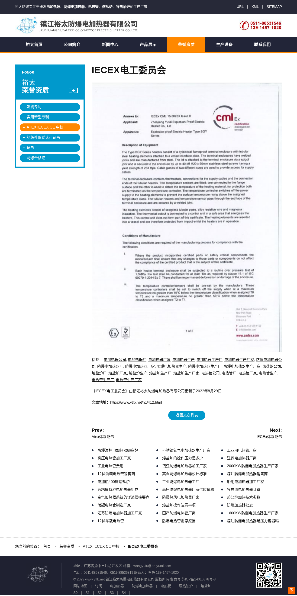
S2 (99, 593)
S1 (87, 593)
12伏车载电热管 (110, 521)
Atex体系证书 (103, 437)
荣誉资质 (186, 44)
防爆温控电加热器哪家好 (117, 450)
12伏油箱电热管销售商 (116, 474)
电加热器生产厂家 (239, 360)
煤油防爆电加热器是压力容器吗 (253, 521)
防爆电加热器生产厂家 (242, 366)
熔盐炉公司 (271, 366)
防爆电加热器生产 (171, 366)
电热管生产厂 (103, 380)
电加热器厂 (137, 360)
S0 (75, 593)
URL (240, 7)
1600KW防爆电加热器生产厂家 (252, 513)
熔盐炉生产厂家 (186, 373)
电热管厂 (229, 373)
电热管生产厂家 (129, 380)
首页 (47, 546)
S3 (112, 593)
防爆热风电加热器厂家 (180, 497)
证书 (30, 148)
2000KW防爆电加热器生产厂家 (252, 466)
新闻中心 (110, 44)
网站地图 (80, 586)
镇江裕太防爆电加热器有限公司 (77, 25)
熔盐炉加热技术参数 (243, 497)
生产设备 (224, 44)
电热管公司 (210, 373)
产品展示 (148, 44)
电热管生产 (268, 373)
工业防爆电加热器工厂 (180, 482)
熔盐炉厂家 (117, 373)
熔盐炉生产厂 (160, 373)
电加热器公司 (115, 360)
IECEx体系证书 (269, 437)
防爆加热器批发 (240, 505)
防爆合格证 (36, 158)
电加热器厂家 (159, 360)
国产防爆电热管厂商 (179, 513)
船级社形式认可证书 (43, 137)
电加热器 (117, 586)
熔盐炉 (206, 586)
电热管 (166, 586)
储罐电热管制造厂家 (114, 505)
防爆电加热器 (142, 586)
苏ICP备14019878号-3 (198, 579)
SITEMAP (274, 7)
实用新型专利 (38, 117)
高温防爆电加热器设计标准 (184, 474)
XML (255, 7)
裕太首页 (34, 44)
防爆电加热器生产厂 (205, 366)
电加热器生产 (183, 360)
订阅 (98, 586)
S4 (124, 593)
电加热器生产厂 (210, 360)
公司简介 (72, 44)
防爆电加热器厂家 (140, 366)
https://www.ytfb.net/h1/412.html (136, 402)
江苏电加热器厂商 (242, 458)
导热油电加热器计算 (243, 490)
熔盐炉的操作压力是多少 (182, 458)
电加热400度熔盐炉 (113, 482)
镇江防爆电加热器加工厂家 (184, 466)
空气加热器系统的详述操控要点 (123, 497)
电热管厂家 (247, 373)
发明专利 (34, 107)
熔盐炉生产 (138, 373)
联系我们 (262, 44)
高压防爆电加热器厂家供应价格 (188, 490)
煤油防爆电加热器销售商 (247, 474)
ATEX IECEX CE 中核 (45, 127)
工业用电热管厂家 (242, 450)
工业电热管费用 (110, 466)
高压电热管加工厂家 (114, 458)
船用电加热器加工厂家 (245, 482)
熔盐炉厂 (99, 373)
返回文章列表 (187, 415)
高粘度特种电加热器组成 (117, 490)
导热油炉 (186, 586)
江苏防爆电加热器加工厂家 (119, 513)
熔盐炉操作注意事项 (179, 505)
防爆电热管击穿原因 (179, 521)
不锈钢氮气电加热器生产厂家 (186, 450)
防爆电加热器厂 (110, 366)
